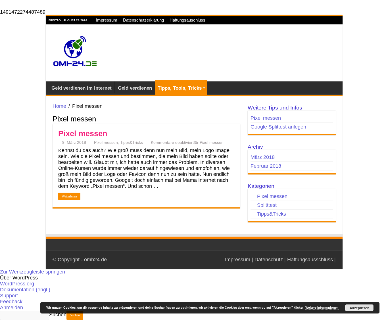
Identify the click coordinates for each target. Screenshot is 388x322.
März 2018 (263, 157)
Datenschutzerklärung (143, 20)
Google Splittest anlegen (278, 127)
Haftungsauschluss (187, 20)
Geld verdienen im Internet (81, 88)
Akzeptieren (359, 307)
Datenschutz (269, 259)
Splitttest (267, 205)
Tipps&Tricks (131, 142)
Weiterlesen (69, 196)
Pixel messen (82, 133)
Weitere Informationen (322, 307)
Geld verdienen (135, 88)
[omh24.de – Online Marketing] (75, 52)
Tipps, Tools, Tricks (180, 88)
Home (59, 106)
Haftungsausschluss (310, 259)
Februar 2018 (266, 166)
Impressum (106, 20)
